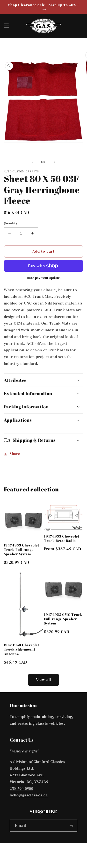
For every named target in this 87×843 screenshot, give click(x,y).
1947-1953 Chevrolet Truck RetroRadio (62, 538)
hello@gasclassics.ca (29, 795)
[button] (6, 25)
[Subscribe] (71, 825)
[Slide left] (32, 162)
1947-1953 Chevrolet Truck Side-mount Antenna (21, 649)
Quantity (11, 223)
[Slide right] (54, 162)
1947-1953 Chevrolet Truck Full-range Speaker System (21, 549)
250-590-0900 (21, 788)
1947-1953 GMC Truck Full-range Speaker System (63, 618)
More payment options (44, 278)
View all (43, 679)
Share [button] (15, 453)
